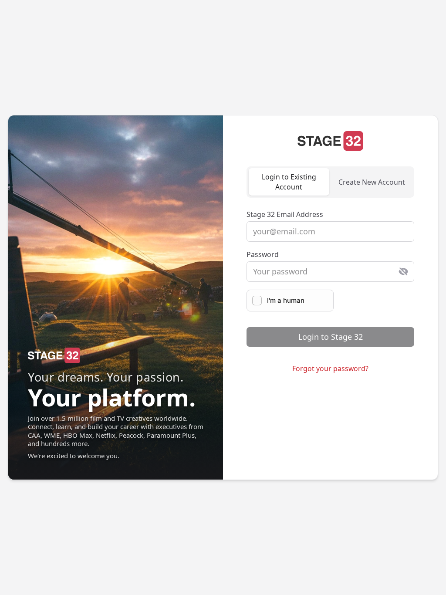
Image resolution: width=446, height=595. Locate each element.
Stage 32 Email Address (285, 214)
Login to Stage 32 (330, 336)
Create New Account (371, 182)
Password (263, 254)
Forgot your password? (330, 368)
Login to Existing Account (289, 182)
